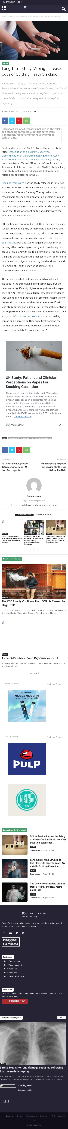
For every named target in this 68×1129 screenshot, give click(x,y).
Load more (33, 673)
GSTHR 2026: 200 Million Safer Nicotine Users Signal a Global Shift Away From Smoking (12, 539)
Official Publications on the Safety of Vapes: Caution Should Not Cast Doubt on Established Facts (55, 539)
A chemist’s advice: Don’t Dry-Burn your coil (30, 658)
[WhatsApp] (26, 121)
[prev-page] (32, 549)
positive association (33, 316)
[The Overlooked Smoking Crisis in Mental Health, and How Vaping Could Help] (15, 892)
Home (4, 17)
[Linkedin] (11, 934)
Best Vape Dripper (12, 962)
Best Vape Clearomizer (14, 977)
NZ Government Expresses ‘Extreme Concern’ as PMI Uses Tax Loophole (15, 467)
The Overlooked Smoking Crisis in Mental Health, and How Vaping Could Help (47, 887)
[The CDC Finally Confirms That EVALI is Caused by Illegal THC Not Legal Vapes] (34, 581)
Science (11, 17)
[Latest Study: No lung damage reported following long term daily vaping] (33, 1043)
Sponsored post (29, 534)
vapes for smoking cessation (41, 438)
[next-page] (35, 549)
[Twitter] (12, 121)
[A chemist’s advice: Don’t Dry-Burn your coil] (34, 638)
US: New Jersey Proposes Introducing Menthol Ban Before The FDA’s (53, 467)
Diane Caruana (15, 111)
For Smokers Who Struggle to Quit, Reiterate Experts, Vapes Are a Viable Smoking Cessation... (47, 863)
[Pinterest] (19, 121)
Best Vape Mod (10, 973)
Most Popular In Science (12, 559)
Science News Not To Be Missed (14, 830)
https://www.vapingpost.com (34, 501)
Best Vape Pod (10, 969)
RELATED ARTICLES (24, 515)
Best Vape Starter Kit (13, 965)
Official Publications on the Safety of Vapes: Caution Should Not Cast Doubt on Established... (48, 840)
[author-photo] (34, 485)
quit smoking (24, 438)
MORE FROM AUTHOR (43, 515)
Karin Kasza (13, 438)
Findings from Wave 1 (14, 183)
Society (4, 534)
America (5, 597)
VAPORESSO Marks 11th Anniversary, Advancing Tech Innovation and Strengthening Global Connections (33, 540)
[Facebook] (5, 121)
